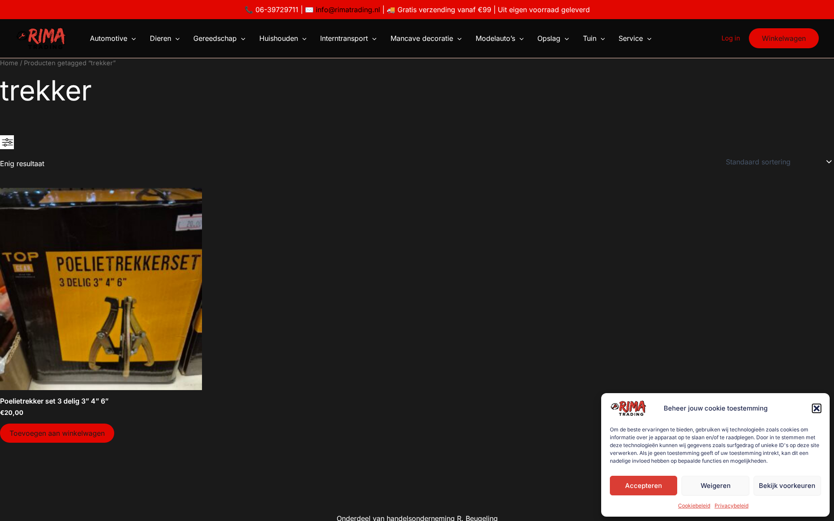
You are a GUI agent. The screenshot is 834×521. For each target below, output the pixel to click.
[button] (816, 408)
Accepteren (643, 485)
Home (9, 63)
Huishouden (278, 38)
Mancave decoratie (422, 38)
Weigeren (716, 485)
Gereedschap (215, 38)
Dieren (160, 38)
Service (631, 38)
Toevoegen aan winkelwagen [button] (57, 433)
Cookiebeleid (694, 505)
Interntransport (344, 38)
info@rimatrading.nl (347, 9)
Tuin (589, 38)
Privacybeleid (731, 505)
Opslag (548, 38)
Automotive (108, 38)
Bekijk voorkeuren (787, 485)
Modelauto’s (495, 38)
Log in (730, 38)
